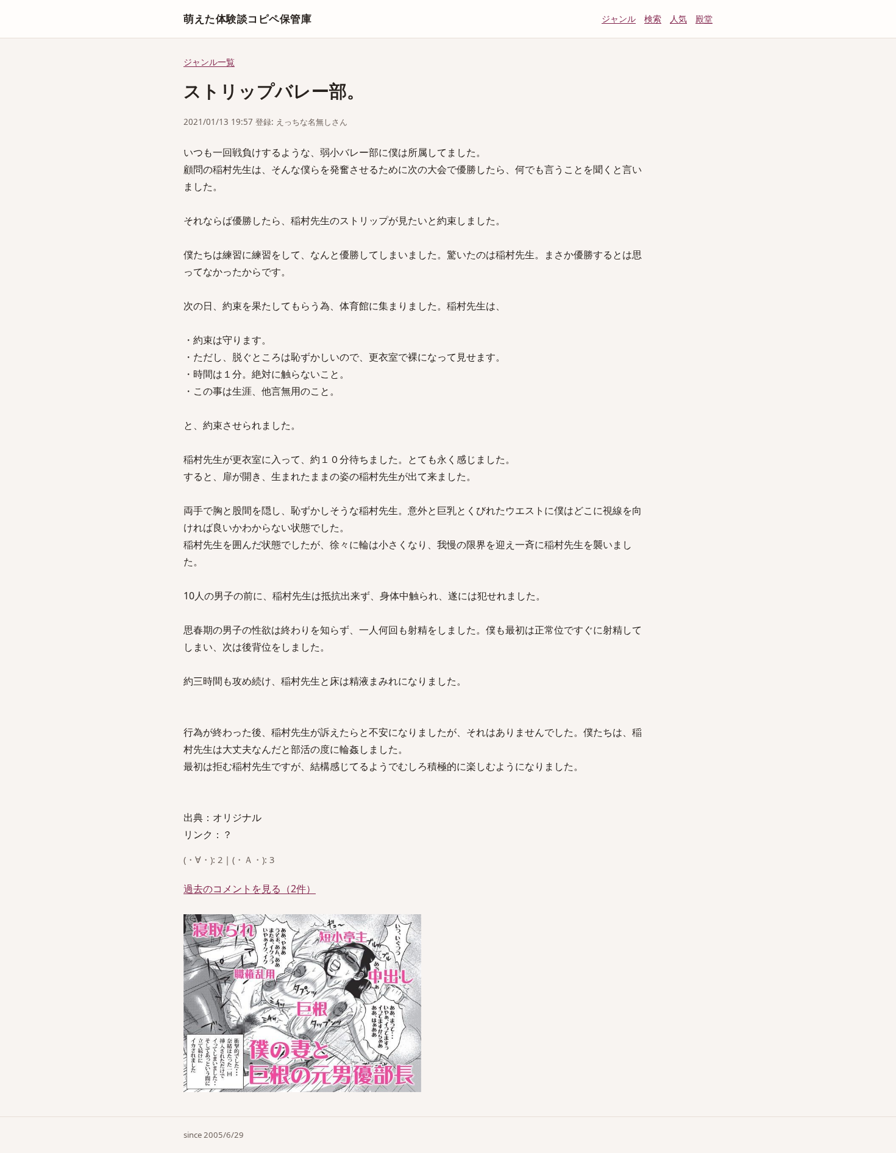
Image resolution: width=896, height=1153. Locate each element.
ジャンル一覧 (209, 62)
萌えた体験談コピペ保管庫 (247, 19)
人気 (678, 18)
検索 (652, 18)
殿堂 (704, 18)
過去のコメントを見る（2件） (249, 888)
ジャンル (619, 18)
